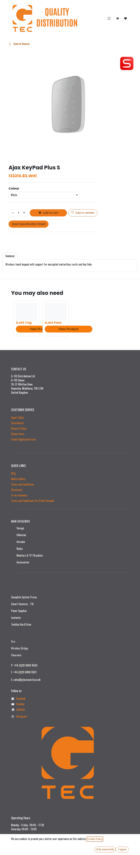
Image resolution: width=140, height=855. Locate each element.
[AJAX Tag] (27, 312)
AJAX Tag (24, 322)
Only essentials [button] (105, 849)
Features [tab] (10, 256)
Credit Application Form (23, 439)
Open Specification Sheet (28, 224)
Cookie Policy (95, 839)
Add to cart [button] (50, 213)
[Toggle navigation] (109, 18)
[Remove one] (12, 212)
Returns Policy (18, 428)
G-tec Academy (19, 495)
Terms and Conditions (22, 484)
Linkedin (20, 709)
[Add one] (24, 212)
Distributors (17, 423)
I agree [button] (122, 849)
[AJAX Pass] (55, 312)
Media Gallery (18, 479)
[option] (70, 318)
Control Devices (21, 44)
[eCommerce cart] (117, 18)
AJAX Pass (53, 322)
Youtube (20, 704)
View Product (40, 329)
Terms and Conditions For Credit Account (32, 501)
